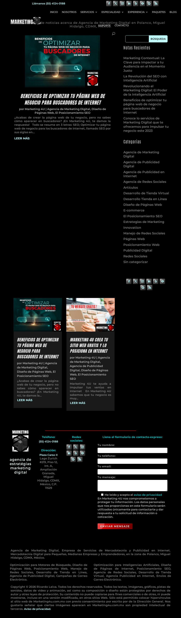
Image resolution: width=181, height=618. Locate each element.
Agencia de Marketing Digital (68, 109)
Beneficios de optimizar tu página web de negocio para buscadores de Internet (62, 99)
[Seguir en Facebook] (109, 3)
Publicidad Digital (137, 250)
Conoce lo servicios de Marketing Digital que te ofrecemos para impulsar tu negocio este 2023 (146, 124)
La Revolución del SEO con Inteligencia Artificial (145, 78)
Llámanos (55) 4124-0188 (48, 3)
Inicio (54, 12)
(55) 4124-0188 (48, 441)
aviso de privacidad (148, 494)
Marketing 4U (35, 109)
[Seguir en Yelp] (135, 3)
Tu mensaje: (107, 477)
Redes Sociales (135, 256)
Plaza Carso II (48, 455)
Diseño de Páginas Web (142, 205)
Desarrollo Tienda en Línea (145, 199)
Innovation (132, 228)
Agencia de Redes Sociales (144, 182)
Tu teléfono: (107, 455)
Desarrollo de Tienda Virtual (146, 193)
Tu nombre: (106, 445)
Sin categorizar (135, 262)
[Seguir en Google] (149, 3)
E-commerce (133, 210)
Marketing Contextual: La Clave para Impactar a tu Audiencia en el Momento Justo (144, 64)
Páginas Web (134, 239)
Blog (173, 12)
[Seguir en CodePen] (142, 3)
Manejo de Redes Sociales (144, 233)
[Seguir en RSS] (156, 3)
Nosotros (69, 12)
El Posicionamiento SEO (72, 112)
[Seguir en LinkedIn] (129, 3)
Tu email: (104, 466)
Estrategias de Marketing (143, 222)
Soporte (104, 25)
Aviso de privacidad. (37, 609)
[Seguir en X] (115, 3)
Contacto (122, 25)
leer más (22, 138)
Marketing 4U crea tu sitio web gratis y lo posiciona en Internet (89, 345)
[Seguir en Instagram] (122, 3)
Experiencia (136, 12)
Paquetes (159, 12)
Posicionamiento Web (141, 245)
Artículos (130, 188)
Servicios (87, 12)
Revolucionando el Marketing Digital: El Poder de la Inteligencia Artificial (145, 90)
